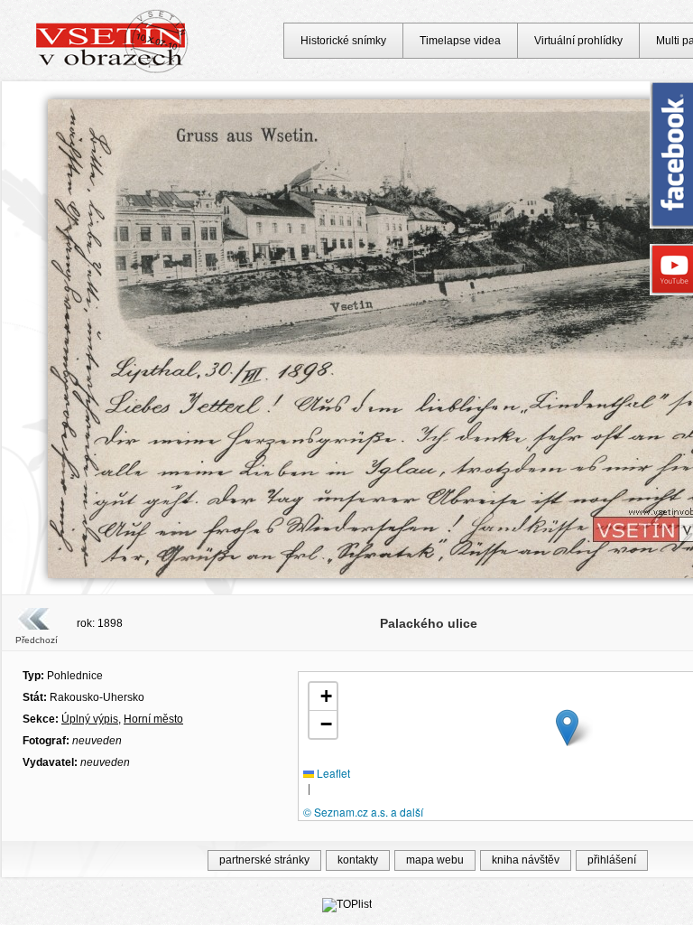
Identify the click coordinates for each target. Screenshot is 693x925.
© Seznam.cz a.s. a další (363, 811)
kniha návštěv (525, 860)
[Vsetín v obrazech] (112, 70)
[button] (567, 727)
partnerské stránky (264, 860)
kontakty (357, 860)
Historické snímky (343, 40)
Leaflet (332, 772)
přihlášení (611, 860)
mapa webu (435, 860)
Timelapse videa (460, 40)
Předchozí (36, 640)
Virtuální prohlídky (578, 40)
